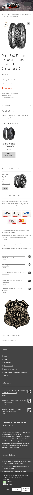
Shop (9, 14)
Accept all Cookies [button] (26, 489)
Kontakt (6, 375)
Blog (5, 359)
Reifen (13, 14)
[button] (28, 23)
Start (5, 14)
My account (7, 362)
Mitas (12, 97)
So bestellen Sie (8, 366)
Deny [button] (7, 489)
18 (9, 97)
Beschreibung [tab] (6, 105)
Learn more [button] (6, 479)
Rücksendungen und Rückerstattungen (15, 372)
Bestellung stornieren (10, 369)
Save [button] (16, 489)
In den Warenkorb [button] (8, 154)
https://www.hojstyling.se (9, 340)
